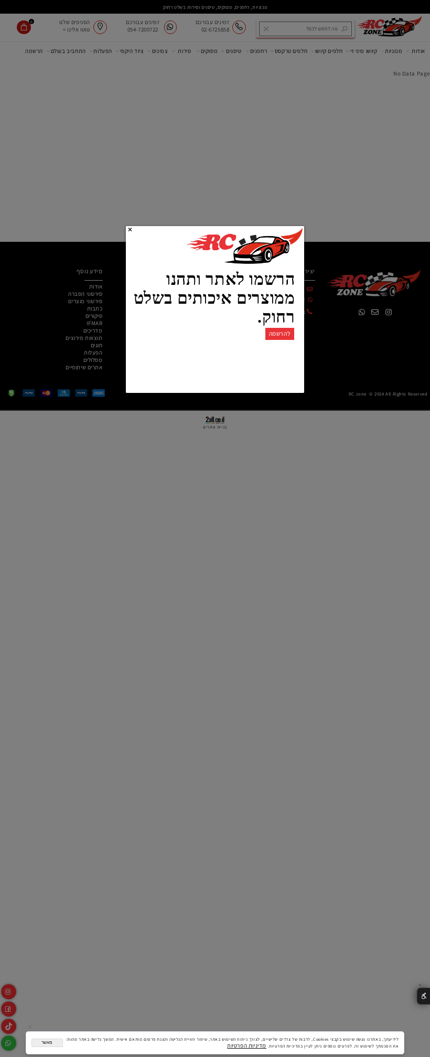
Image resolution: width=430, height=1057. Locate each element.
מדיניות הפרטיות (246, 1045)
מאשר (46, 1042)
